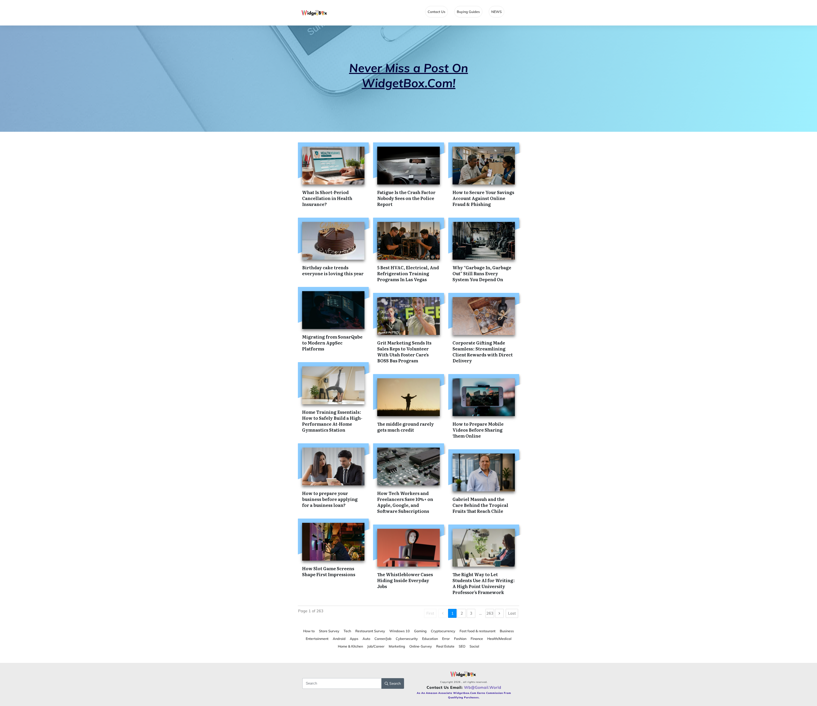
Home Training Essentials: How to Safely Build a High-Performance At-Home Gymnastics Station (332, 421)
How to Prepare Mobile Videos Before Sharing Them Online (478, 430)
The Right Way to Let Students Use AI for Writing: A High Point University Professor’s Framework (484, 583)
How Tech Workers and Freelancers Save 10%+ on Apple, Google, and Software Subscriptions (405, 502)
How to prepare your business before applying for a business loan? (330, 499)
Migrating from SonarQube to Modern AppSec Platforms (332, 342)
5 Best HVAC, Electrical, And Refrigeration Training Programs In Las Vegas (408, 273)
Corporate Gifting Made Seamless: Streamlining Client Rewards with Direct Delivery (483, 351)
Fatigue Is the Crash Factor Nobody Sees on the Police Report (406, 198)
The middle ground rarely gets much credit (405, 427)
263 (489, 613)
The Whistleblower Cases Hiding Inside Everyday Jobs (405, 580)
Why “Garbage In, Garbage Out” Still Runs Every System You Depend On (482, 273)
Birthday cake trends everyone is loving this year (333, 270)
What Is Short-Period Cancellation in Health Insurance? (327, 198)
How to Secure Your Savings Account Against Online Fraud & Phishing (483, 198)
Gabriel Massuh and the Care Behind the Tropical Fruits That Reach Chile (480, 505)
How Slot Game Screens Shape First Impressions (328, 571)
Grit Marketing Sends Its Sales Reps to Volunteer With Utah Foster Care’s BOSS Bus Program (404, 351)
